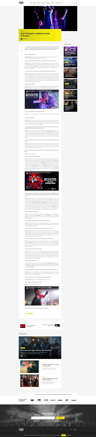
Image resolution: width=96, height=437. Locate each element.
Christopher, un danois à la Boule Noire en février (48, 325)
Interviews (43, 362)
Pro (71, 429)
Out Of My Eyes (30, 313)
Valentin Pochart (25, 38)
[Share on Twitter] (21, 14)
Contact (75, 429)
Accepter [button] (63, 435)
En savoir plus (68, 435)
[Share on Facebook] (21, 11)
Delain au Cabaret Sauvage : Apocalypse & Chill (31, 326)
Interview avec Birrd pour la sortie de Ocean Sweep (51, 365)
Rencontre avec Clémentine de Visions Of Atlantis (50, 379)
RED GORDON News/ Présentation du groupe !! (53, 394)
